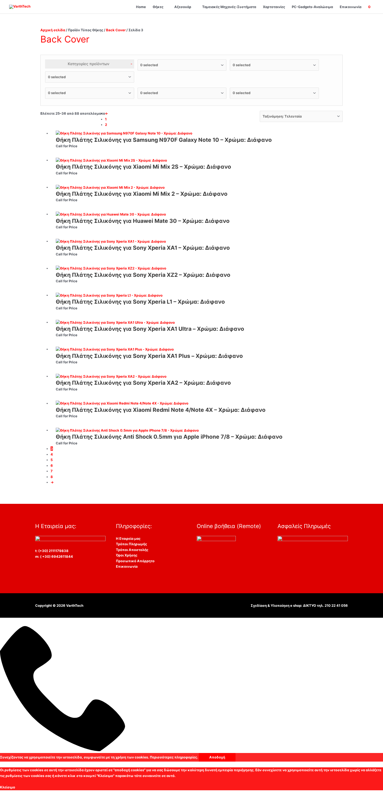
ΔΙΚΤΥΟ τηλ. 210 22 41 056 (325, 605)
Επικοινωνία (350, 7)
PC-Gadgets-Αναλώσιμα (312, 7)
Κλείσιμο (7, 787)
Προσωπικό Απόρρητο (135, 561)
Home (141, 7)
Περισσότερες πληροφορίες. (174, 757)
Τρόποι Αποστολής (132, 550)
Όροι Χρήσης (126, 555)
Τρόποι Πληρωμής (131, 544)
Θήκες (158, 7)
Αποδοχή (217, 757)
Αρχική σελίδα (52, 30)
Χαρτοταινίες (274, 7)
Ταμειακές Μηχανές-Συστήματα (229, 7)
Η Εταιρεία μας (128, 538)
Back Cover (116, 30)
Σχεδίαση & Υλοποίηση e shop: (277, 605)
